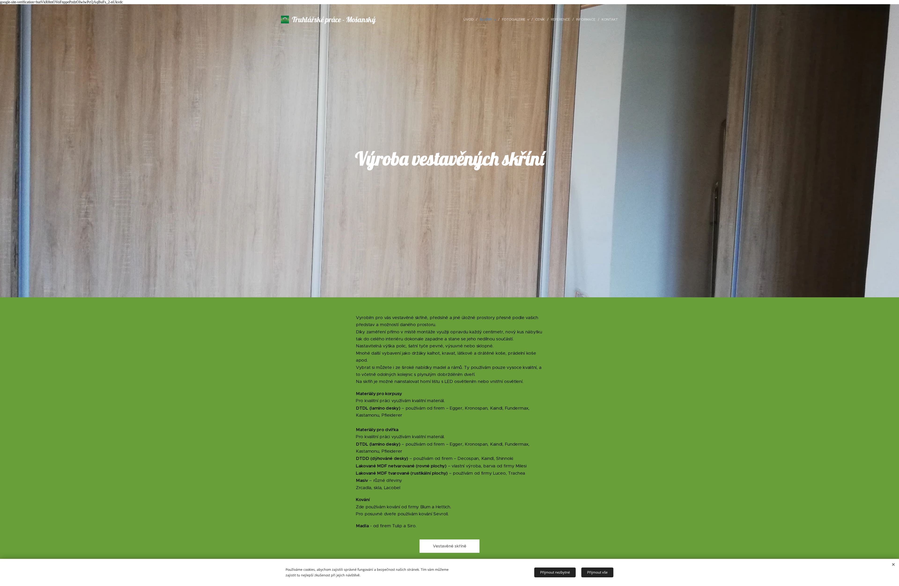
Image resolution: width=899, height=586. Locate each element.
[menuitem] (469, 19)
